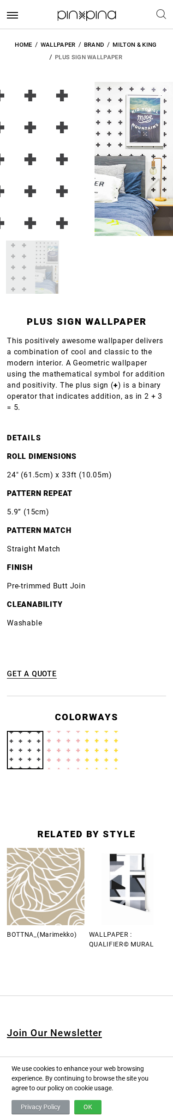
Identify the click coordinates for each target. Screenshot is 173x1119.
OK (88, 1107)
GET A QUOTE (32, 673)
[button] (32, 267)
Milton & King (134, 44)
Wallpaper (58, 44)
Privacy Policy (40, 1107)
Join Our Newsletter (54, 1033)
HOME (23, 44)
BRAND (94, 44)
